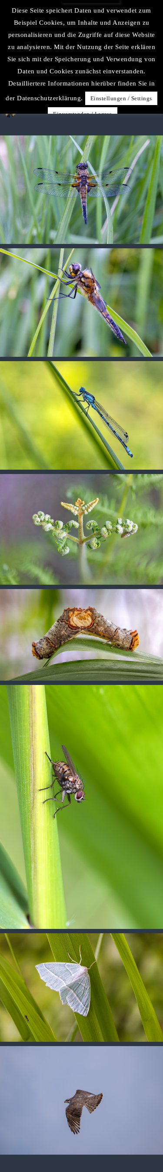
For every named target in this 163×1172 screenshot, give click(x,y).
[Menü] (150, 38)
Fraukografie (80, 38)
